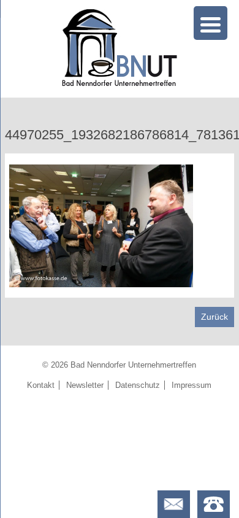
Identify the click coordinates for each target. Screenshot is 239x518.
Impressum (191, 385)
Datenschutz (137, 385)
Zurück (214, 317)
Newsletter (85, 385)
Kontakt (41, 385)
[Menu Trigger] (210, 23)
